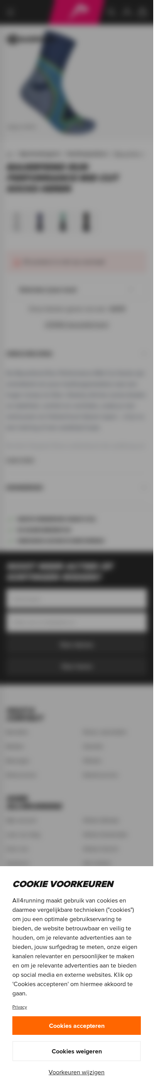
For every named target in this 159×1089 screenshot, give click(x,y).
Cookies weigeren (77, 1051)
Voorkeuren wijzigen (77, 1071)
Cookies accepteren (77, 1025)
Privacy (19, 1006)
